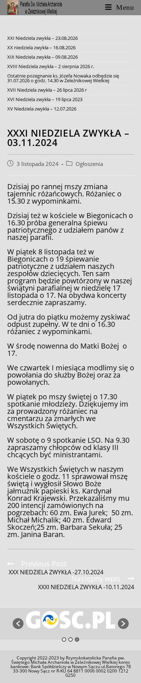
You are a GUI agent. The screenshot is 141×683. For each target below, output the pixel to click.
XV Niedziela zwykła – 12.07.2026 (41, 108)
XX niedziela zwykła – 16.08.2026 (41, 47)
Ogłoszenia (89, 164)
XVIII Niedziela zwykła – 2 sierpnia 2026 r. (50, 66)
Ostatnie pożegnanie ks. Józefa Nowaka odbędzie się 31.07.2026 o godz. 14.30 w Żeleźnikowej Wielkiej (63, 78)
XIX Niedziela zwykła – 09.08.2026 (42, 57)
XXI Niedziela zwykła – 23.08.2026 (42, 38)
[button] (18, 623)
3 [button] (77, 639)
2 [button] (70, 639)
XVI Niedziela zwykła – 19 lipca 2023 (44, 99)
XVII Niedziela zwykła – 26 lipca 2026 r (47, 90)
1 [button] (64, 639)
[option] (70, 620)
